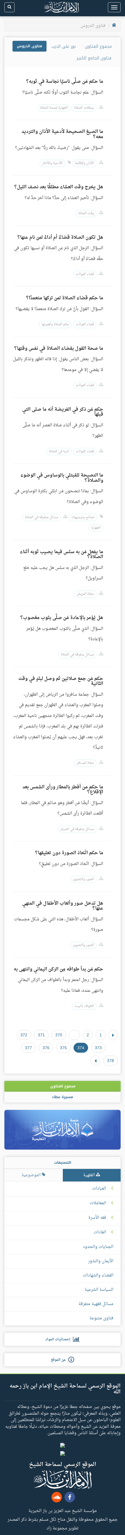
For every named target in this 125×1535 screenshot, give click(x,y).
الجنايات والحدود (98, 1247)
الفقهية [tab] (89, 1175)
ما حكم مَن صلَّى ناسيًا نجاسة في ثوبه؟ (64, 81)
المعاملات (98, 1203)
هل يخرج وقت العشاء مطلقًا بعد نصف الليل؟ (58, 187)
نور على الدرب (63, 46)
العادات (100, 1232)
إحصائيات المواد (59, 1339)
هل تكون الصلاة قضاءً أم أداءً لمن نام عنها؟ (60, 237)
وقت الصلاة (86, 213)
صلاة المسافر (85, 763)
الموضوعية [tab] (32, 1175)
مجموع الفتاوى (98, 46)
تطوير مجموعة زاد (62, 1528)
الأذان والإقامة (84, 163)
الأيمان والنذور (100, 1261)
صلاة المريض (85, 594)
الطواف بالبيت (84, 1006)
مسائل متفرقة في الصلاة (41, 517)
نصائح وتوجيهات (82, 517)
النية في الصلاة (59, 452)
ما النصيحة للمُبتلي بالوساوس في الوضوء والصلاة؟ (61, 478)
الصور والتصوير (83, 879)
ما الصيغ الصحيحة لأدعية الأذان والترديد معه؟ (62, 134)
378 (110, 1060)
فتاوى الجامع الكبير (94, 58)
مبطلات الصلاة (84, 108)
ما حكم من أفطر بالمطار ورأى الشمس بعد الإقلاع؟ (62, 790)
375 (63, 1047)
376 (45, 1047)
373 (98, 1047)
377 (28, 1047)
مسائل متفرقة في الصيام (77, 829)
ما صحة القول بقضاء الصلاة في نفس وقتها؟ (58, 348)
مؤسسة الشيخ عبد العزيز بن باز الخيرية (62, 1510)
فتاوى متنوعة (101, 1318)
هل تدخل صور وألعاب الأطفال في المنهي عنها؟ (62, 906)
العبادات (99, 1189)
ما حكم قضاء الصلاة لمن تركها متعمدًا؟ (64, 298)
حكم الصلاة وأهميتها (55, 324)
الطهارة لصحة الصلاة (54, 108)
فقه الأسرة (97, 1218)
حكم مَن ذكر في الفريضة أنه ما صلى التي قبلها (62, 412)
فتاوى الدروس (29, 46)
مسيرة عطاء (62, 1097)
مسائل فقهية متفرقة (95, 1304)
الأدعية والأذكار (52, 163)
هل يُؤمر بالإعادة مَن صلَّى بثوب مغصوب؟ (61, 617)
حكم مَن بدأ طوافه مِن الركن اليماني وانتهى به (58, 969)
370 (58, 1035)
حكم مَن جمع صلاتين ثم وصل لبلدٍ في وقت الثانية (60, 681)
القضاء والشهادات (98, 1275)
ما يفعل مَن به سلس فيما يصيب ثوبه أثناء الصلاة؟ (61, 555)
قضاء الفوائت (85, 274)
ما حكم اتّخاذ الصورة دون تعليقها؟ (69, 853)
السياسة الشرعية (99, 1290)
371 (41, 1035)
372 (23, 1035)
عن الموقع (59, 1360)
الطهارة (96, 528)
